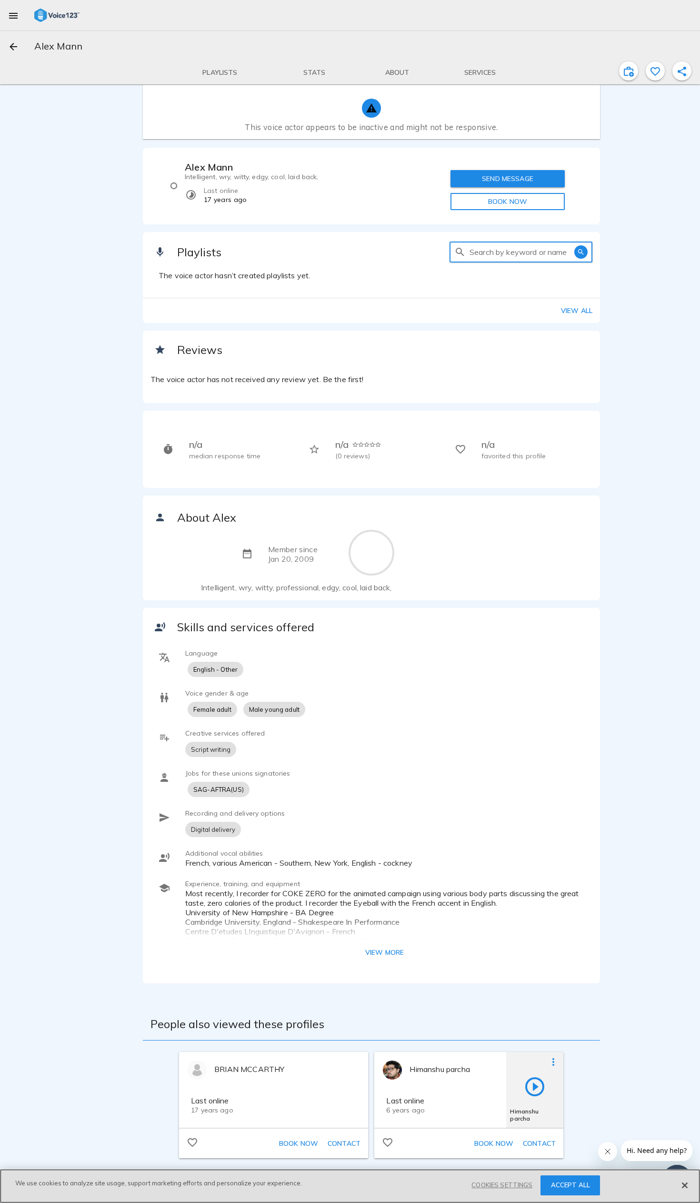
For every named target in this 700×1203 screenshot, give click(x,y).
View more (384, 952)
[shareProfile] (681, 71)
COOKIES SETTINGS (501, 1185)
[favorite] (655, 71)
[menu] (13, 15)
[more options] (553, 1061)
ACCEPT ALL (570, 1185)
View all (576, 310)
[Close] (684, 1185)
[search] (460, 252)
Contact (344, 1143)
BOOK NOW (507, 201)
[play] (534, 1086)
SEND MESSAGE (507, 178)
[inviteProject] (628, 71)
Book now (298, 1143)
